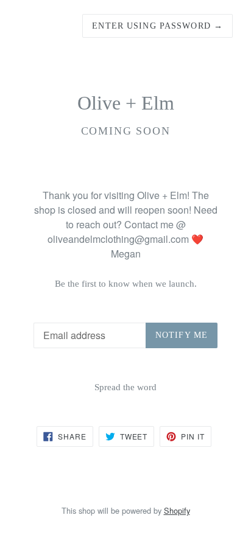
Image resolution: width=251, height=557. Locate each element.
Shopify (177, 510)
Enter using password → (157, 25)
